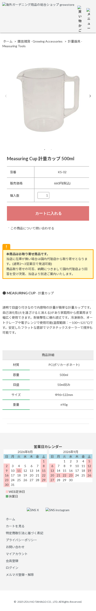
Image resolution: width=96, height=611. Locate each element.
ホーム (8, 41)
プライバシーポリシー (21, 540)
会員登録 (12, 561)
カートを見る (15, 526)
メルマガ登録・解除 (20, 575)
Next (90, 95)
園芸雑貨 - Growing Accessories (40, 41)
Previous (5, 95)
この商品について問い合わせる (32, 228)
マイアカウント (17, 554)
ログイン (12, 568)
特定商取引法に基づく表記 (24, 533)
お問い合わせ (15, 547)
